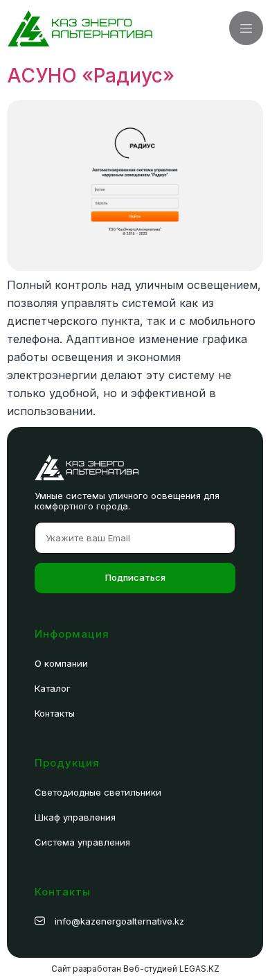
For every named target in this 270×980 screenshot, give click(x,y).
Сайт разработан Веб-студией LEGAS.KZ (135, 968)
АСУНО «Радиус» (90, 75)
